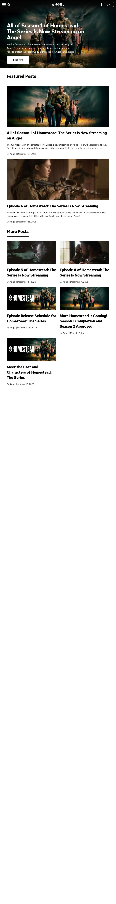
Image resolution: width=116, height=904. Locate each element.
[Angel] (58, 4)
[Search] (8, 4)
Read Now (18, 59)
